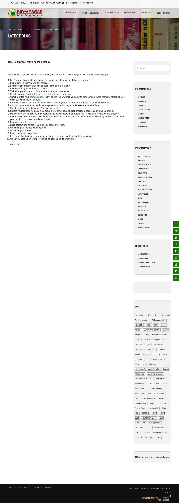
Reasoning (142, 122)
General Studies (144, 118)
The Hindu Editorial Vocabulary (155, 433)
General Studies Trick (146, 263)
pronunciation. (37, 97)
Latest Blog (143, 194)
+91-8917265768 (36, 3)
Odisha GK (142, 207)
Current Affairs (144, 110)
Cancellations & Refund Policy (161, 488)
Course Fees (94, 13)
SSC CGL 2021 (159, 428)
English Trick (144, 186)
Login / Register (163, 13)
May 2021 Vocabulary (156, 394)
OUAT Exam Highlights (151, 423)
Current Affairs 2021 (151, 330)
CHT (156, 325)
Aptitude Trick (144, 165)
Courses (84, 13)
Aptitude (141, 97)
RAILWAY (139, 428)
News (140, 198)
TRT (158, 438)
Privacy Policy (133, 488)
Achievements (144, 156)
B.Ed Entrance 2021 (157, 320)
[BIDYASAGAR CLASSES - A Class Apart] (26, 13)
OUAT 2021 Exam (149, 418)
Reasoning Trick (144, 267)
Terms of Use (144, 488)
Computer (142, 106)
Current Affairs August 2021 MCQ (149, 345)
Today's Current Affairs (145, 438)
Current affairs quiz (155, 374)
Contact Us (167, 492)
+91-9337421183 (18, 3)
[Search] (167, 64)
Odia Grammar (144, 202)
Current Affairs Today (144, 379)
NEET (138, 398)
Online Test (143, 211)
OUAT (155, 413)
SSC (148, 428)
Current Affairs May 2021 (152, 364)
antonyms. (69, 139)
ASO (149, 315)
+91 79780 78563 (53, 3)
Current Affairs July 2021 (145, 349)
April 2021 (140, 315)
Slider (140, 219)
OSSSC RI (145, 413)
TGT (137, 433)
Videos (140, 223)
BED (148, 325)
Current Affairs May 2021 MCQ (147, 369)
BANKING (140, 325)
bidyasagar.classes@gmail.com (79, 3)
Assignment (142, 101)
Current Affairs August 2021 (153, 340)
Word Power (142, 126)
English (140, 114)
